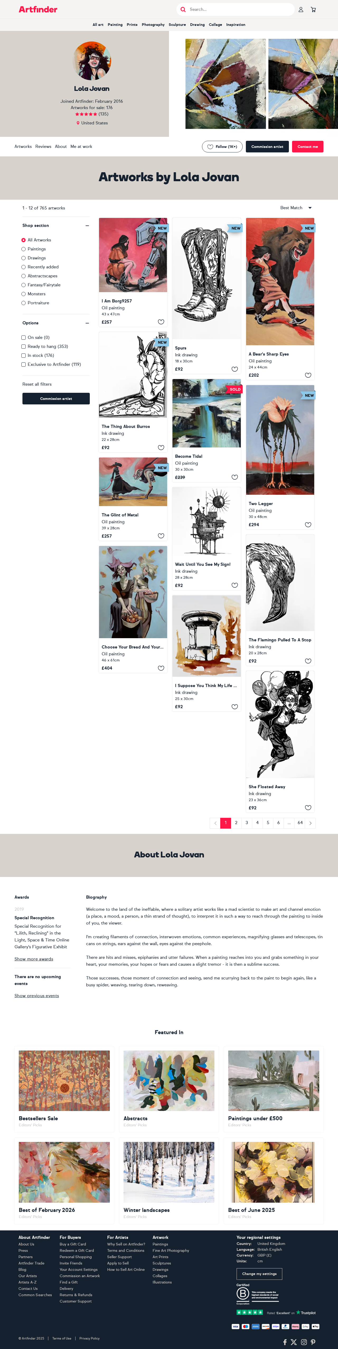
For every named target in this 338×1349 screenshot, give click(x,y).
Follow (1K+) (226, 146)
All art (98, 24)
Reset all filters (36, 384)
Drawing (197, 24)
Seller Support (119, 1257)
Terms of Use (61, 1338)
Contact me (308, 146)
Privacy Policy (89, 1338)
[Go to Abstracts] (169, 1089)
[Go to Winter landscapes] (169, 1181)
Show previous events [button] (37, 995)
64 (300, 822)
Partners (25, 1257)
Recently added (43, 266)
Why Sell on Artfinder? (126, 1244)
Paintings (37, 248)
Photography (153, 24)
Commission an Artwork (80, 1276)
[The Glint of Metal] (133, 499)
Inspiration (235, 24)
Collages (160, 1276)
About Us (26, 1244)
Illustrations (162, 1282)
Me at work (81, 146)
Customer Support (76, 1301)
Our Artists (27, 1276)
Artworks (23, 146)
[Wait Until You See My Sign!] (206, 538)
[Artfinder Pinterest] (313, 1342)
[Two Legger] (280, 457)
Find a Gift (69, 1282)
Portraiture (38, 302)
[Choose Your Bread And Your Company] (133, 609)
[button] (56, 225)
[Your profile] (301, 9)
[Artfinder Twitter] (293, 1342)
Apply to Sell (118, 1263)
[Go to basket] (313, 9)
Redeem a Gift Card (77, 1250)
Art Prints (160, 1257)
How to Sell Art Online (126, 1269)
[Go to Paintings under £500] (273, 1089)
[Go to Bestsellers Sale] (64, 1089)
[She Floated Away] (280, 742)
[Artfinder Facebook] (285, 1342)
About (61, 146)
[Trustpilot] (276, 1311)
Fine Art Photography (171, 1250)
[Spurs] (206, 296)
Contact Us (28, 1288)
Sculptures (162, 1263)
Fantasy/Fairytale (44, 284)
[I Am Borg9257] (133, 272)
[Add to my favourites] (161, 322)
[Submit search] (183, 9)
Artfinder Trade (31, 1263)
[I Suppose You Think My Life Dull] (206, 653)
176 (109, 107)
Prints (132, 24)
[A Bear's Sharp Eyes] (280, 299)
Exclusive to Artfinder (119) (54, 364)
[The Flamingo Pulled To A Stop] (280, 600)
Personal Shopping (76, 1257)
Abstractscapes (42, 275)
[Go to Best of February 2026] (64, 1181)
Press (23, 1250)
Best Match (291, 207)
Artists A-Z (27, 1282)
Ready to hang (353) (48, 346)
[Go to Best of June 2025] (273, 1181)
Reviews (43, 146)
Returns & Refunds (76, 1295)
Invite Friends (71, 1263)
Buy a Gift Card (73, 1244)
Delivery (66, 1288)
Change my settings (259, 1274)
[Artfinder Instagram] (304, 1342)
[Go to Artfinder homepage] (38, 9)
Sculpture (177, 24)
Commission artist (267, 146)
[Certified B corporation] (258, 1293)
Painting (115, 24)
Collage (215, 24)
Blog (22, 1269)
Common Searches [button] (35, 1295)
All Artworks (39, 239)
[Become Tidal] (206, 430)
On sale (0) (39, 337)
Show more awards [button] (34, 958)
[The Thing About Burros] (133, 392)
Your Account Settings (79, 1269)
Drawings (37, 257)
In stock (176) (41, 355)
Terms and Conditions (125, 1250)
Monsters (36, 293)
